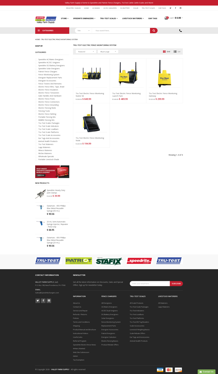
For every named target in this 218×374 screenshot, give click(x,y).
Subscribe (176, 283)
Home (86, 8)
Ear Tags (162, 8)
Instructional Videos (80, 333)
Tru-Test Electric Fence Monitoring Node (90, 139)
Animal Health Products (139, 341)
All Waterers (163, 303)
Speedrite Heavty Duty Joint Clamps (56, 191)
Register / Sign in (73, 8)
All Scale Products (136, 303)
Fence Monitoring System (111, 322)
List (179, 51)
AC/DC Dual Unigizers (109, 310)
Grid (168, 51)
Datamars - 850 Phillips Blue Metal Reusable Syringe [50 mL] (56, 208)
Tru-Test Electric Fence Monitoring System (59, 39)
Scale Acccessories (137, 326)
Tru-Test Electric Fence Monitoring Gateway (163, 94)
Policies (76, 318)
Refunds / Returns (80, 314)
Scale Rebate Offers (137, 333)
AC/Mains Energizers (109, 307)
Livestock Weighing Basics (140, 329)
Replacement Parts (108, 326)
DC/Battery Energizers (109, 314)
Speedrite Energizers (83, 18)
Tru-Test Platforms (137, 318)
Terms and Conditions (81, 322)
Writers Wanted (79, 348)
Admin (75, 356)
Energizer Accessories (109, 329)
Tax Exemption (78, 360)
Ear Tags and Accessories (139, 337)
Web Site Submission (81, 352)
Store (64, 18)
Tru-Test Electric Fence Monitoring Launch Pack (126, 94)
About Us (76, 303)
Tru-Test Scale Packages (139, 307)
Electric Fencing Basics (109, 341)
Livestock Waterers (132, 18)
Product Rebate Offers (110, 345)
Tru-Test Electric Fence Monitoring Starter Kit (90, 94)
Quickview (92, 85)
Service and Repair (80, 310)
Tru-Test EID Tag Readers (139, 322)
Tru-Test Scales (148, 8)
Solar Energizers (107, 318)
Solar (135, 8)
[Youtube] (181, 8)
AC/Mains (96, 8)
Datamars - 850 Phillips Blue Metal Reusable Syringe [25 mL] (56, 240)
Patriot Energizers (108, 333)
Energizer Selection (108, 337)
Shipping (76, 326)
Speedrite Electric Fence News (84, 345)
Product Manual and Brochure (84, 329)
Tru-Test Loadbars (137, 314)
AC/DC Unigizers (110, 8)
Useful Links (77, 337)
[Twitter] (170, 8)
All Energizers (106, 303)
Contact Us (77, 307)
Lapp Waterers (164, 307)
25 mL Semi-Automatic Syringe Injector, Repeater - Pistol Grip (57, 224)
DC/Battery (125, 8)
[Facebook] (175, 8)
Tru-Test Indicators (137, 310)
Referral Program (79, 341)
